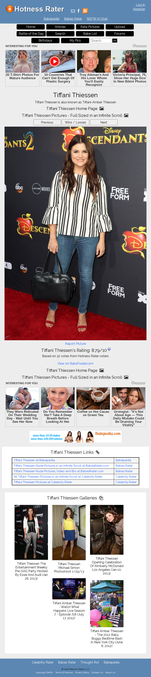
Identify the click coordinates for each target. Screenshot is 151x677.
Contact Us (97, 672)
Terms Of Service (64, 672)
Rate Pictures (90, 27)
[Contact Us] (73, 11)
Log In (140, 5)
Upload (119, 27)
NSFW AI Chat (97, 19)
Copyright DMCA (44, 672)
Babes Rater (73, 19)
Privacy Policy (82, 672)
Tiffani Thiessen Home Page (72, 108)
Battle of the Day (31, 33)
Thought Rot (89, 662)
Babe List (90, 33)
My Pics (75, 40)
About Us (110, 672)
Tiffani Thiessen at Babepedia (34, 460)
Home (30, 27)
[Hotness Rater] (36, 12)
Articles (60, 27)
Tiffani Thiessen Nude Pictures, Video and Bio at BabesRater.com (59, 471)
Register (139, 9)
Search (60, 33)
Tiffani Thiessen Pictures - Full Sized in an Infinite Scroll (72, 115)
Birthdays (45, 40)
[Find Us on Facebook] (78, 11)
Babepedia (51, 19)
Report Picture (75, 344)
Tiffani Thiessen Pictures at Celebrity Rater (43, 482)
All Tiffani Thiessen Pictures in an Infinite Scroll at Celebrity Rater (58, 476)
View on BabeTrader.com (75, 363)
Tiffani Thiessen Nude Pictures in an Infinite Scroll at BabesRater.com (61, 465)
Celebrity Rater (126, 476)
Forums (119, 33)
